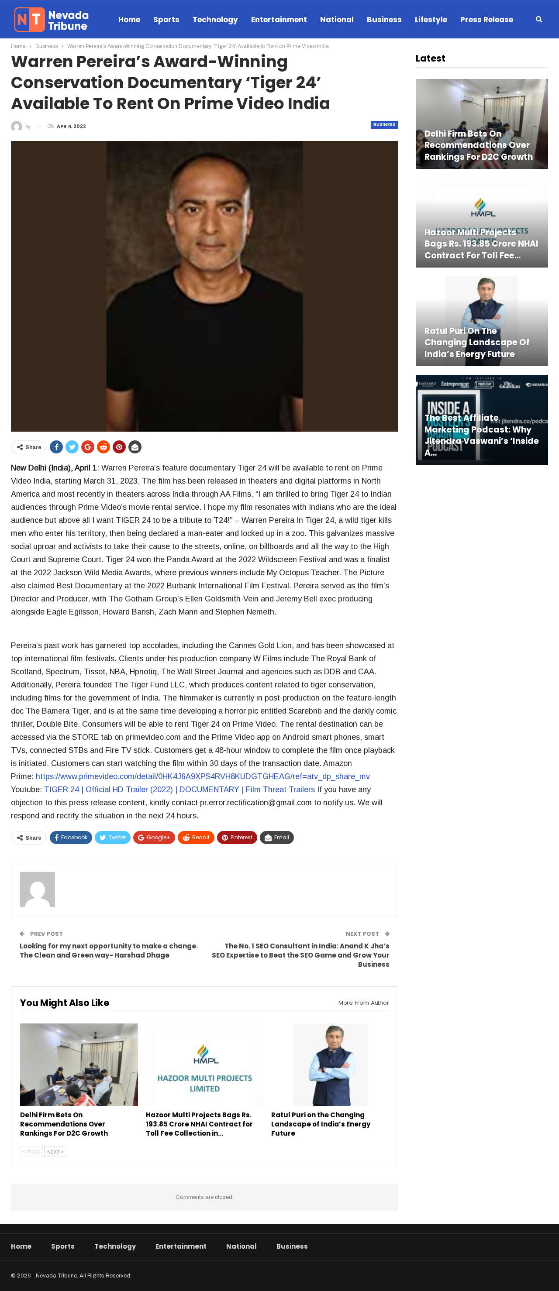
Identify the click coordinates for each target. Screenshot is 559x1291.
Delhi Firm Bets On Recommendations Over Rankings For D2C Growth (478, 145)
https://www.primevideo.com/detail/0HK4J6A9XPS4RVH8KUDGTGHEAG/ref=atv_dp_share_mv (203, 776)
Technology (215, 19)
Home (129, 19)
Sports (166, 19)
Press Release (486, 19)
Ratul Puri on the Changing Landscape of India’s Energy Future (477, 343)
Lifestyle (431, 19)
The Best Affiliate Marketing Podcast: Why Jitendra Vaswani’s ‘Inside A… (481, 435)
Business (384, 19)
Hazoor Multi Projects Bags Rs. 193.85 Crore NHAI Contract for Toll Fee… (481, 244)
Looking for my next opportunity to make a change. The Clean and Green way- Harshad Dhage (109, 950)
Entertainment (279, 19)
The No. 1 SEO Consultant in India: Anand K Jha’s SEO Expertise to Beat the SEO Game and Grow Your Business (301, 955)
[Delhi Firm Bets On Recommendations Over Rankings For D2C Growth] (79, 1064)
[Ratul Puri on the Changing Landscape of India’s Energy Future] (330, 1064)
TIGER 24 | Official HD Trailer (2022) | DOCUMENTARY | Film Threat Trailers (179, 789)
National (337, 19)
